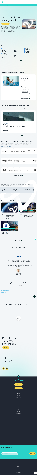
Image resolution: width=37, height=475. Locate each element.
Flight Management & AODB (18, 429)
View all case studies (17, 135)
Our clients (18, 418)
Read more (5, 130)
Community (18, 424)
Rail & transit (18, 451)
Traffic (18, 453)
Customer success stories (18, 175)
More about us (17, 60)
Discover (2, 212)
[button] (5, 288)
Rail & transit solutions (29, 319)
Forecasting (18, 434)
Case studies (18, 462)
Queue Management (18, 436)
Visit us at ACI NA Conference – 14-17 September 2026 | (17, 5)
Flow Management (18, 440)
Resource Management (18, 438)
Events (18, 422)
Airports (18, 449)
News (18, 460)
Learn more (28, 5)
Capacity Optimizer (18, 442)
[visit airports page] (11, 81)
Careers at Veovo (18, 420)
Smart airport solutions (24, 98)
